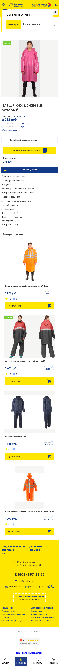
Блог (4, 553)
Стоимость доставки (29, 170)
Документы (36, 546)
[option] (29, 68)
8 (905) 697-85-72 (29, 575)
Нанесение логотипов (41, 620)
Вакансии (35, 550)
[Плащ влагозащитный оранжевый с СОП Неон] (29, 261)
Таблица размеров (9, 130)
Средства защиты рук (11, 620)
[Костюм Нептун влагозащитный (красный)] (29, 336)
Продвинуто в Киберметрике (29, 653)
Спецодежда (7, 608)
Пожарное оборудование (43, 617)
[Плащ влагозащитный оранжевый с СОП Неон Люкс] (29, 487)
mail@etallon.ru (25, 581)
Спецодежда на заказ (13, 546)
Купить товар (14, 306)
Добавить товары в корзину (29, 150)
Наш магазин (8, 550)
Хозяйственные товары (42, 608)
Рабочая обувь (8, 611)
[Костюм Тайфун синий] (29, 412)
